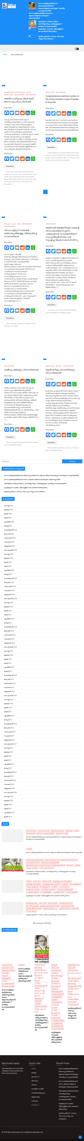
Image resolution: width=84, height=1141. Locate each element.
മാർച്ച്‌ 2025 (8, 574)
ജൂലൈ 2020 (8, 800)
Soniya (68, 448)
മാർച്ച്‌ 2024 (8, 623)
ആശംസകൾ (8, 95)
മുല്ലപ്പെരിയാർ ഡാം (50, 908)
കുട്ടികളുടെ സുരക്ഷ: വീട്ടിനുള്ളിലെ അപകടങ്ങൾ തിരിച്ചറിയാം (26, 487)
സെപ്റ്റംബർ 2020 (10, 792)
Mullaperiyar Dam (31, 903)
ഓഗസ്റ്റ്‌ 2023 (8, 651)
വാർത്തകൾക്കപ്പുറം (38, 1093)
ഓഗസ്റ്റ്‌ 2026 (8, 506)
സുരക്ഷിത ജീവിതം (32, 892)
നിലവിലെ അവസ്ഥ (65, 903)
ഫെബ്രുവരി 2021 (10, 772)
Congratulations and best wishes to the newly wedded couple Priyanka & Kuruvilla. (62, 99)
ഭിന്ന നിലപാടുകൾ (32, 906)
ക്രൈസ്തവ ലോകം (57, 831)
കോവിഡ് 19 (35, 1077)
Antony (49, 448)
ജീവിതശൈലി (27, 224)
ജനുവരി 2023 (9, 679)
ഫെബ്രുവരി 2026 (10, 530)
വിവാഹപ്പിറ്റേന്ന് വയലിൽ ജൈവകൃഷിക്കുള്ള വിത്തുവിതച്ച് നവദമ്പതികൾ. (20, 233)
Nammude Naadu (16, 177)
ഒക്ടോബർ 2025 (9, 546)
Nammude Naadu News (59, 158)
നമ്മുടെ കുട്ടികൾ (32, 887)
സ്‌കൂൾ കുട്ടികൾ (71, 892)
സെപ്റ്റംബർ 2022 (10, 695)
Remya (6, 445)
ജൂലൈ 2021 (8, 752)
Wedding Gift (54, 313)
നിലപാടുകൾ (52, 903)
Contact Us (35, 1105)
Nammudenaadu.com (15, 1132)
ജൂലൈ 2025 (8, 558)
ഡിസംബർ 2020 (10, 780)
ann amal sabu (24, 174)
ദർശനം (34, 1085)
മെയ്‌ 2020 (7, 808)
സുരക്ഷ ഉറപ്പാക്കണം (48, 889)
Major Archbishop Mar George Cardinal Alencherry (61, 860)
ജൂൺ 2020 (8, 804)
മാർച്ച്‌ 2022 (8, 720)
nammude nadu (30, 179)
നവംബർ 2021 (9, 736)
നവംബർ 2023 (9, 639)
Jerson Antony (52, 310)
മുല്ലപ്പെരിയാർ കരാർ (33, 908)
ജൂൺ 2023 (8, 659)
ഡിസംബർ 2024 (10, 586)
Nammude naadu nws (16, 179)
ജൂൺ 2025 (8, 562)
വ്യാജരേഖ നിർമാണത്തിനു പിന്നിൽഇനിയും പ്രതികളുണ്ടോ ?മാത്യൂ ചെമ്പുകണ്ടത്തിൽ (50, 24)
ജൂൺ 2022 (8, 707)
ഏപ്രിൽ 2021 (9, 764)
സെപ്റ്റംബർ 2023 (10, 647)
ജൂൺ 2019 (8, 817)
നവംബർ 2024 (9, 590)
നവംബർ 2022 (9, 687)
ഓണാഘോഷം (31, 831)
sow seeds (14, 326)
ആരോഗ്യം (35, 1097)
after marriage (11, 323)
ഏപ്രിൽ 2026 (9, 522)
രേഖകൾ (70, 865)
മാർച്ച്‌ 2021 (8, 768)
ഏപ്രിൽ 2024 (9, 619)
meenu (60, 310)
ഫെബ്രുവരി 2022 (10, 724)
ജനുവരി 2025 (9, 582)
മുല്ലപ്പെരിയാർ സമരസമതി (68, 908)
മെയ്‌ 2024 (7, 615)
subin (47, 313)
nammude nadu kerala (12, 181)
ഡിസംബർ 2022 (10, 683)
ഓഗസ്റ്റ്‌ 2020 (8, 796)
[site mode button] (77, 49)
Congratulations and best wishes (14, 92)
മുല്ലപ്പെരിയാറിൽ (67, 906)
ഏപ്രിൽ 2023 (9, 667)
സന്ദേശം (34, 1101)
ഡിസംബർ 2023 (10, 635)
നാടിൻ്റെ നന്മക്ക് (37, 1089)
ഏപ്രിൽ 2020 (9, 813)
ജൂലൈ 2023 (8, 655)
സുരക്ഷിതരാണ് (58, 892)
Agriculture (21, 323)
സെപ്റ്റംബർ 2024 (10, 598)
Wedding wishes (65, 313)
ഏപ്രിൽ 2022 (9, 716)
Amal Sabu (10, 172)
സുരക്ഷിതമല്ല (46, 892)
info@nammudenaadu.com (33, 1132)
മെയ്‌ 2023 (7, 663)
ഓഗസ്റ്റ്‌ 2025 (8, 554)
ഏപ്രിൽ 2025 (9, 570)
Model (28, 323)
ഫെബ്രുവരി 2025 (10, 578)
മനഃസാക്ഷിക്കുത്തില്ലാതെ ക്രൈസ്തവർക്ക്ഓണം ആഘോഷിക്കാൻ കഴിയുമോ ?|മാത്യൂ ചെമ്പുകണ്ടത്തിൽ (41, 475)
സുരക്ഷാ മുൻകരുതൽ (64, 889)
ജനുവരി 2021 (9, 776)
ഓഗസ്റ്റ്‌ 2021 (8, 748)
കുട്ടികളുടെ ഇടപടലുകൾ (51, 884)
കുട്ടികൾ (65, 884)
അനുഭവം (7, 224)
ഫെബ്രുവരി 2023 (10, 675)
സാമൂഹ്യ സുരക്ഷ (32, 889)
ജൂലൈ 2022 (8, 703)
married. (28, 92)
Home (33, 1068)
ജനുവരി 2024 (9, 631)
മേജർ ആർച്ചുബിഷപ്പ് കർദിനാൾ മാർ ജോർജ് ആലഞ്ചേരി (45, 865)
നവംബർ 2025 (9, 542)
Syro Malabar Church (32, 862)
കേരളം (33, 1073)
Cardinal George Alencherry (35, 860)
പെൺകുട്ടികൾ (45, 887)
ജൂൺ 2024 (8, 611)
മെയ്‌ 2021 (7, 760)
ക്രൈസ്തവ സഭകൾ (72, 831)
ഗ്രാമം (19, 224)
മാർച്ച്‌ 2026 (8, 526)
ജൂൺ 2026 (8, 514)
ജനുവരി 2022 (9, 728)
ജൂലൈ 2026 (8, 510)
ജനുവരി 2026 (9, 534)
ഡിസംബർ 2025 (10, 538)
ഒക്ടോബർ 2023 (9, 643)
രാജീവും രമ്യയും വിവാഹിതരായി (21, 369)
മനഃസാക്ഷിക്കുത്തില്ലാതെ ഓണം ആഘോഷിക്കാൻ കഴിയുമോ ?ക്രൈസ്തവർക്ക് (41, 15)
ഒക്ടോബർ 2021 (9, 740)
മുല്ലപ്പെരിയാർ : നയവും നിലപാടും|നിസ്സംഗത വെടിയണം (24, 491)
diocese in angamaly (13, 442)
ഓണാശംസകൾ (43, 831)
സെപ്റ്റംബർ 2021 (10, 744)
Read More (10, 166)
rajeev (36, 442)
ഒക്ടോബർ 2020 (9, 788)
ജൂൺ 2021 (8, 756)
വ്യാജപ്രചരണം (32, 868)
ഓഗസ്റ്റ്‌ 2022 (8, 699)
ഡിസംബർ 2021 (10, 732)
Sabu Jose (36, 881)
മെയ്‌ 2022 (7, 712)
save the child (46, 881)
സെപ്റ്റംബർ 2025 (10, 550)
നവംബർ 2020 (9, 784)
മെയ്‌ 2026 (7, 518)
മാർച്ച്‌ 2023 (8, 671)
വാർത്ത (29, 849)
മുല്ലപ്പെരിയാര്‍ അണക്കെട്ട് (50, 906)
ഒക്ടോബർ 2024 (9, 594)
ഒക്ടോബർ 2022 (9, 691)
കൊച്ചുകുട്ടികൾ (75, 884)
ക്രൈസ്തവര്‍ (30, 833)
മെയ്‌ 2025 (7, 566)
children (28, 881)
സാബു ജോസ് (64, 887)
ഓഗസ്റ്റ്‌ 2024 (8, 602)
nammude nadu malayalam (60, 160)
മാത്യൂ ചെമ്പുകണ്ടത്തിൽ (45, 833)
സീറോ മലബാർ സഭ (46, 868)
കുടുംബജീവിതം (19, 95)
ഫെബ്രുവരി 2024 (10, 627)
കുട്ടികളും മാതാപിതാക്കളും (62, 881)
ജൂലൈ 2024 (8, 607)
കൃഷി (14, 224)
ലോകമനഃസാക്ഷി (62, 833)
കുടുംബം (58, 366)
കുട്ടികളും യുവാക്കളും (33, 884)
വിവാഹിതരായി (31, 95)
